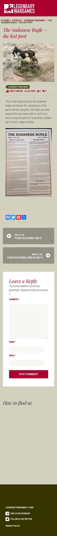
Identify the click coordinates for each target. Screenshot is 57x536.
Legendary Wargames (18, 87)
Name (12, 342)
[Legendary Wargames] (19, 8)
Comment (14, 299)
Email (12, 356)
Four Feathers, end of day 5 (25, 257)
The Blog (16, 20)
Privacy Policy (13, 526)
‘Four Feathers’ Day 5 (28, 238)
